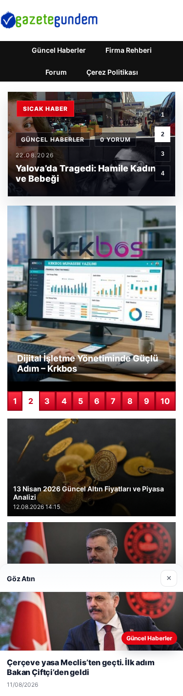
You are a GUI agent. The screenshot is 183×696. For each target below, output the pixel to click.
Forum (56, 72)
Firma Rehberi (128, 50)
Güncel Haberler (59, 50)
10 (165, 401)
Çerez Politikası (112, 72)
